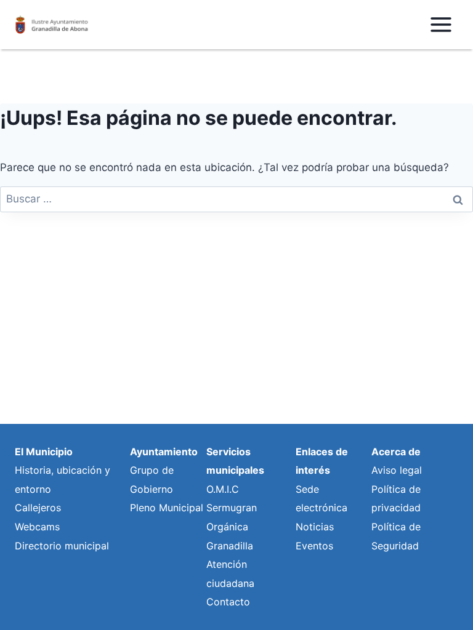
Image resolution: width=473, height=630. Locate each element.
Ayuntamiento (164, 451)
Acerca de (396, 451)
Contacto (228, 602)
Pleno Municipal (166, 507)
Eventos (314, 546)
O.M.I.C (222, 489)
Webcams (37, 526)
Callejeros (38, 507)
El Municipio (44, 451)
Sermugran (231, 507)
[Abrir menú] (440, 24)
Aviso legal (396, 470)
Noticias (315, 526)
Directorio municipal (62, 546)
